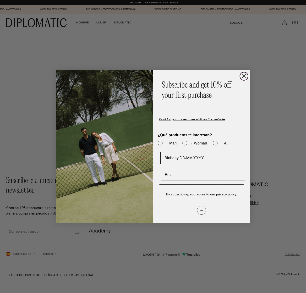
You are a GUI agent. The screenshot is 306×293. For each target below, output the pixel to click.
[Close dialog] (244, 76)
